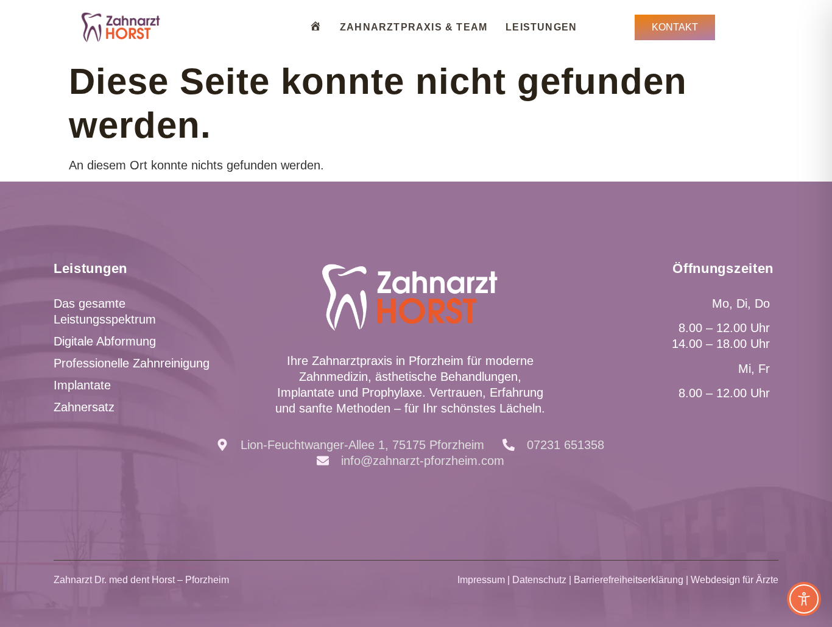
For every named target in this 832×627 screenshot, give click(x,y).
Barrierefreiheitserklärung (628, 580)
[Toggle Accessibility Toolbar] (804, 599)
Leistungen (541, 27)
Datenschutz (539, 580)
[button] (27, 600)
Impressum (481, 580)
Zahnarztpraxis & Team (413, 27)
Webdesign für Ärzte (734, 580)
